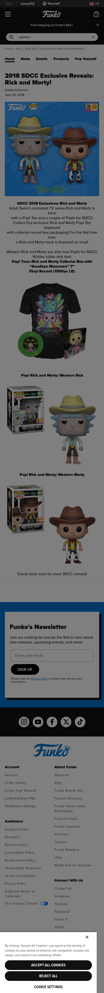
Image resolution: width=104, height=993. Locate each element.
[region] (48, 962)
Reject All (48, 976)
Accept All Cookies (48, 965)
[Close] (87, 937)
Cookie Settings (48, 987)
